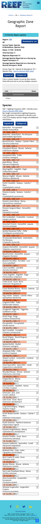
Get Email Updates (20, 511)
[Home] (16, 5)
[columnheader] (7, 91)
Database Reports (26, 15)
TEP (10, 39)
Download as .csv (30, 41)
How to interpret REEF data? (23, 71)
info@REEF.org (33, 515)
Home (11, 15)
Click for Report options (16, 35)
